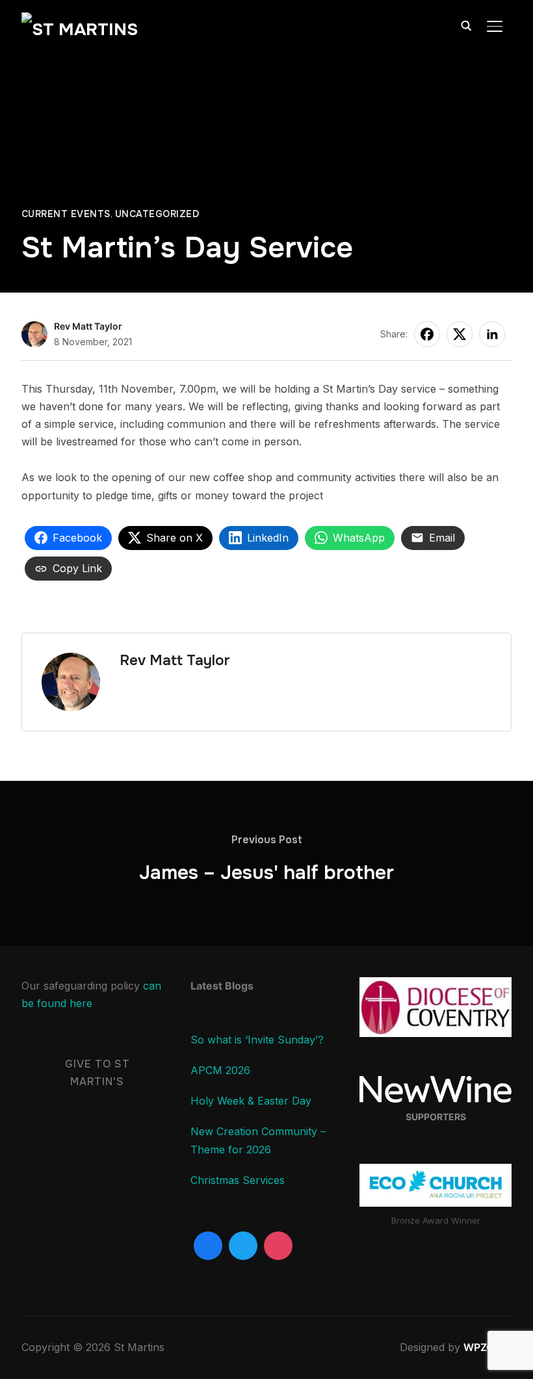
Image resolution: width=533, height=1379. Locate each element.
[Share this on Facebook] (427, 334)
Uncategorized (157, 214)
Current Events (65, 214)
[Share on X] (460, 334)
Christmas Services (237, 1180)
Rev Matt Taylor (88, 326)
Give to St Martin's (97, 1072)
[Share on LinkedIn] (492, 334)
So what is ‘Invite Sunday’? (257, 1039)
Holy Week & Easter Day (250, 1100)
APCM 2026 (220, 1070)
